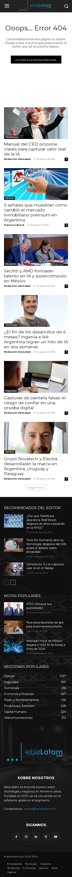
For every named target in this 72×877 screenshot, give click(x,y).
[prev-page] (6, 582)
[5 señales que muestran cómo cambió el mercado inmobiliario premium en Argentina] (36, 184)
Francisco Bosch (14, 225)
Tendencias (11, 137)
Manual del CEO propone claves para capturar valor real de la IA (35, 149)
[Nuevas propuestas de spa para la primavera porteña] (13, 627)
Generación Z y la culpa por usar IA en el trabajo (45, 566)
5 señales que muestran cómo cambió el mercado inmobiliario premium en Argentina (35, 212)
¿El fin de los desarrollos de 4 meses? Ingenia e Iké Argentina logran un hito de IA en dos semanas (36, 339)
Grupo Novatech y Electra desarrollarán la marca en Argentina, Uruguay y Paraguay (30, 466)
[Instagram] (26, 837)
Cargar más (35, 487)
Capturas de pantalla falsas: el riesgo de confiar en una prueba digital (35, 402)
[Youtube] (56, 837)
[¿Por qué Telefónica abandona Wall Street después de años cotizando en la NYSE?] (13, 521)
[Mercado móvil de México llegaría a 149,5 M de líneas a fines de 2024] (13, 645)
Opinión (9, 198)
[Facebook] (16, 837)
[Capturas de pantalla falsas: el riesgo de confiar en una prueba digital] (36, 377)
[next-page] (12, 582)
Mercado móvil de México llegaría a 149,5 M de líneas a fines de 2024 (45, 644)
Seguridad (11, 391)
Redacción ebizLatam (17, 159)
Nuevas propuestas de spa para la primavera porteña (44, 624)
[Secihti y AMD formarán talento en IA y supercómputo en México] (36, 250)
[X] (46, 837)
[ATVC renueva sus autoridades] (13, 609)
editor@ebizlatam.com (40, 809)
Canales (9, 452)
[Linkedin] (36, 837)
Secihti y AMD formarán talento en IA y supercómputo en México (35, 275)
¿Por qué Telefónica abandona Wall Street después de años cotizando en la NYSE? (45, 522)
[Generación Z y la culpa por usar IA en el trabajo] (13, 569)
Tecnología (11, 325)
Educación (10, 264)
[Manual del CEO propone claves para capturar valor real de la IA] (36, 123)
